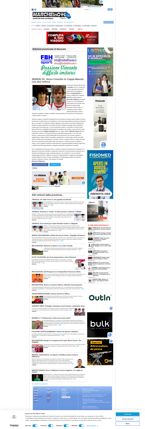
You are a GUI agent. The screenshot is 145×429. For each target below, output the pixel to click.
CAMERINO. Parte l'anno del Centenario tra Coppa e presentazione (101, 239)
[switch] (50, 425)
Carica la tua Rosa (108, 22)
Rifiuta (128, 423)
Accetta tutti (127, 414)
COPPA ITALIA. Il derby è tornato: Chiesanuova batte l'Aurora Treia (101, 233)
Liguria (35, 399)
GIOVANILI (71, 29)
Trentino (48, 397)
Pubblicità (64, 395)
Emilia (35, 394)
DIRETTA (80, 29)
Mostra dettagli (91, 425)
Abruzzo (35, 388)
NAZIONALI (47, 29)
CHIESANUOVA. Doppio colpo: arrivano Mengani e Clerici (101, 258)
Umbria (48, 400)
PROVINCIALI (63, 29)
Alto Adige (49, 399)
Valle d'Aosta (49, 391)
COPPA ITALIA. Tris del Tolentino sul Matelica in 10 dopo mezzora (101, 228)
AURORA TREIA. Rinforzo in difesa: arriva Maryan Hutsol (100, 280)
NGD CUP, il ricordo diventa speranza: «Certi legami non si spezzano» (101, 274)
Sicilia (48, 395)
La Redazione (49, 186)
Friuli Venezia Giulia (38, 396)
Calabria (35, 391)
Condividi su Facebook (40, 164)
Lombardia (36, 400)
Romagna (36, 395)
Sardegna (49, 394)
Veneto (48, 401)
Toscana (48, 396)
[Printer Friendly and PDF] (34, 168)
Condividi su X (55, 164)
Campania (36, 392)
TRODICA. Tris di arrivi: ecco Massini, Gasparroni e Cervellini (101, 263)
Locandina (64, 393)
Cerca (110, 9)
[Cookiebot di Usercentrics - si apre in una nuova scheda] (14, 425)
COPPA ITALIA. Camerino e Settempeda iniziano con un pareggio (100, 252)
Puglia (48, 392)
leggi (51, 205)
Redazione (64, 389)
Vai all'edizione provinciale (40, 384)
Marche (35, 401)
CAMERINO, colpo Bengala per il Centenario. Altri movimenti (100, 268)
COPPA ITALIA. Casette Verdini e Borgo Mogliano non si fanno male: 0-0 (101, 246)
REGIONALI (55, 29)
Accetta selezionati (127, 419)
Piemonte (49, 390)
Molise (48, 388)
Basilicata (36, 390)
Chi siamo (64, 390)
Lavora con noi (65, 392)
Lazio (35, 397)
